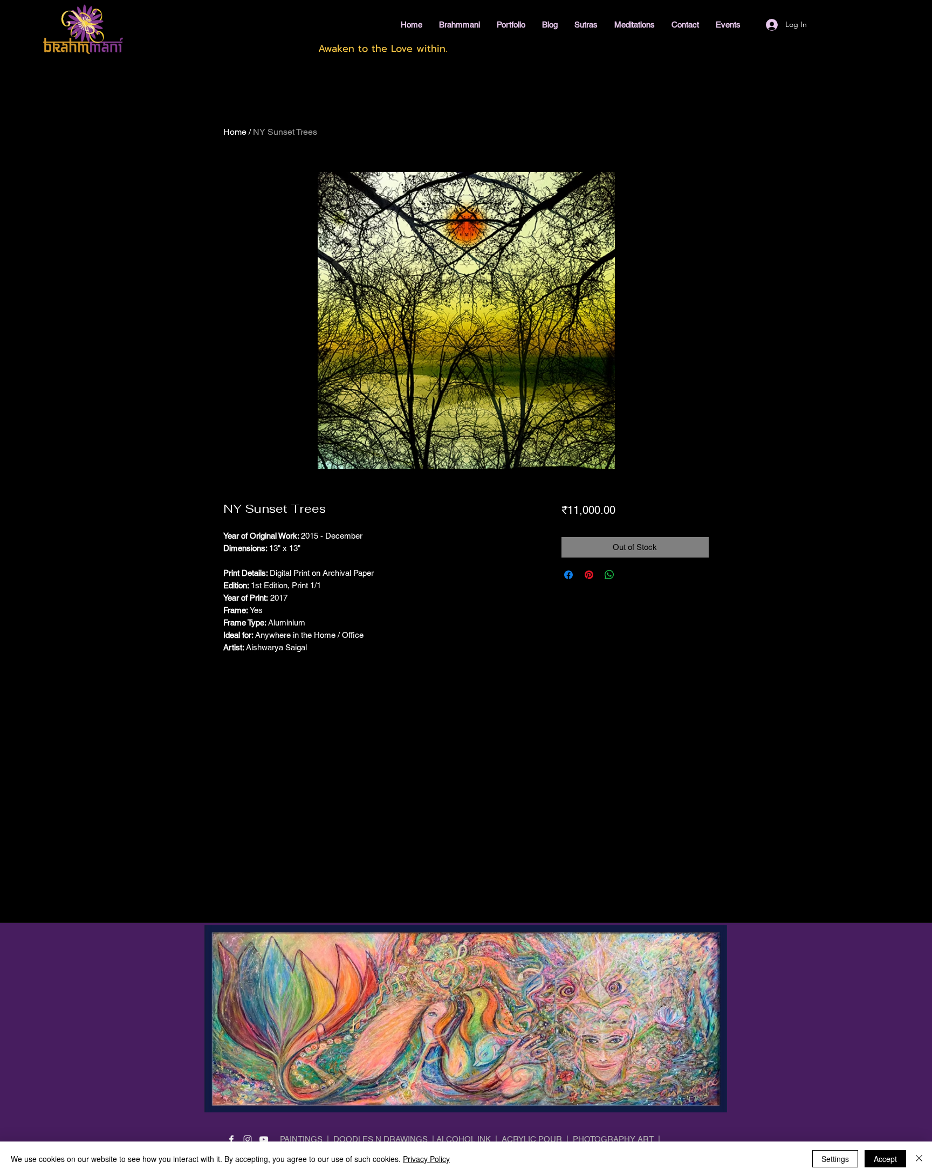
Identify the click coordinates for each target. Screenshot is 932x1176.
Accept (885, 1158)
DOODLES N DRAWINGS (380, 1139)
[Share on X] (629, 574)
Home (234, 132)
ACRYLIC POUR (532, 1139)
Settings (835, 1158)
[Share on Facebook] (568, 574)
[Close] (919, 1158)
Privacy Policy (426, 1158)
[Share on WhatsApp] (609, 574)
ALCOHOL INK (463, 1139)
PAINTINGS (301, 1139)
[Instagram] (247, 1139)
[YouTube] (263, 1139)
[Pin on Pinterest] (588, 574)
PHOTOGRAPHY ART (613, 1139)
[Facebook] (231, 1139)
